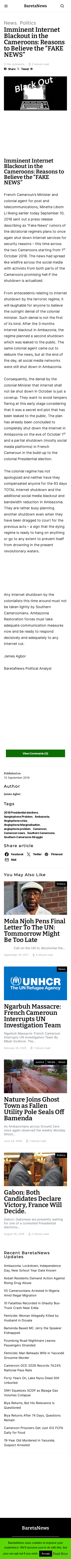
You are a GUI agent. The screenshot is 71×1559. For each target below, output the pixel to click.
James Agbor (12, 794)
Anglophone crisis (15, 820)
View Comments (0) (35, 753)
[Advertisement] (35, 136)
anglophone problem (17, 828)
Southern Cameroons (41, 833)
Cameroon (40, 828)
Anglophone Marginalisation (22, 824)
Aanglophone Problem (18, 816)
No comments (15, 64)
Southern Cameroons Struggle (23, 837)
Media (51, 1062)
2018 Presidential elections (21, 812)
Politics (28, 23)
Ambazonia (42, 816)
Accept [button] (46, 1553)
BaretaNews (35, 6)
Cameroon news (14, 833)
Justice (39, 1062)
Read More (60, 1553)
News (10, 23)
